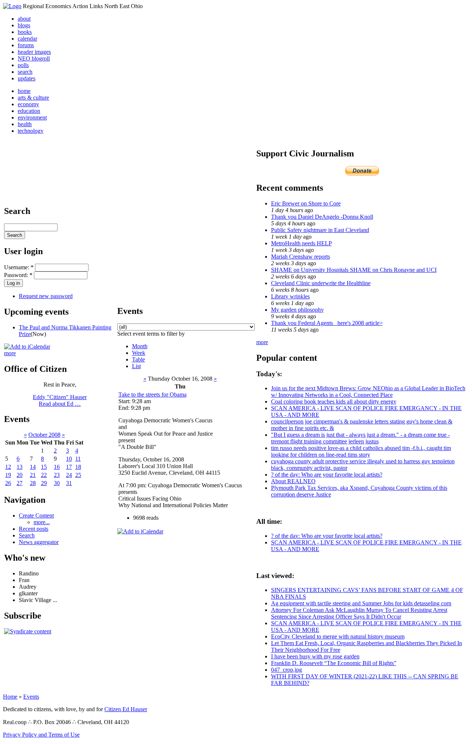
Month (140, 346)
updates (26, 78)
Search (27, 535)
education (29, 111)
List (136, 366)
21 (33, 475)
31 (69, 483)
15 (44, 467)
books (25, 32)
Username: (19, 267)
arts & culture (33, 97)
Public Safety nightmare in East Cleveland (320, 230)
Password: (18, 275)
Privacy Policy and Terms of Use (41, 734)
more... (42, 522)
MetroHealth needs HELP (301, 243)
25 (78, 475)
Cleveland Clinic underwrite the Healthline (321, 283)
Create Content (36, 515)
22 (44, 475)
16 (57, 467)
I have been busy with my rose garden (315, 656)
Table (138, 359)
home (24, 91)
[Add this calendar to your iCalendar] (27, 346)
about (24, 18)
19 (8, 475)
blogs (24, 25)
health (25, 124)
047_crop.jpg (286, 670)
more (10, 353)
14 (33, 467)
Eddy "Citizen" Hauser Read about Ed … (60, 400)
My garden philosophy (297, 310)
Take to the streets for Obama (152, 394)
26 (8, 483)
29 (44, 483)
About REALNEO (293, 481)
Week (138, 353)
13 (19, 467)
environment (32, 117)
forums (26, 45)
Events (31, 696)
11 (78, 459)
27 (19, 483)
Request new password (46, 296)
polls (23, 65)
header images (34, 52)
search (25, 72)
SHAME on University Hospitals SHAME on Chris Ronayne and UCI (354, 270)
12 (8, 467)
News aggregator (39, 542)
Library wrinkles (290, 296)
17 (69, 467)
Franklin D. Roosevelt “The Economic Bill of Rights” (333, 663)
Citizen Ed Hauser (125, 709)
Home (10, 696)
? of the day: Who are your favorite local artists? (326, 474)
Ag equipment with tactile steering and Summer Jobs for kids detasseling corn (361, 603)
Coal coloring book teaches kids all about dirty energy (333, 401)
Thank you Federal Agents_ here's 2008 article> (327, 323)
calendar (27, 38)
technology (31, 131)
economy (28, 104)
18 (78, 467)
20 (19, 475)
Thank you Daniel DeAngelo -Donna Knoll (322, 217)
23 (57, 475)
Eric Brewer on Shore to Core (306, 203)
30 (57, 483)
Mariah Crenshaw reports (300, 256)
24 (69, 475)
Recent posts (33, 529)
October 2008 (44, 435)
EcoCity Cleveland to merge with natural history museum (338, 636)
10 (69, 459)
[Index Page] (12, 6)
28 (33, 483)
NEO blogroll (34, 58)
